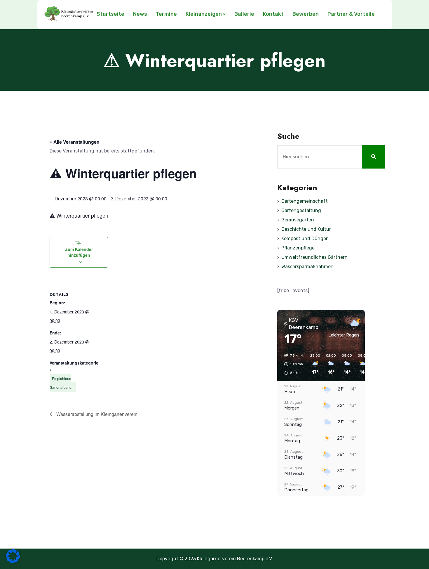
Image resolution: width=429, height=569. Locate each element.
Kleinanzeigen (204, 14)
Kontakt (273, 14)
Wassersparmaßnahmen (307, 266)
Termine (166, 14)
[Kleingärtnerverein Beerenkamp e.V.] (69, 14)
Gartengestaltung (301, 210)
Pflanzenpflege (298, 248)
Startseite (110, 14)
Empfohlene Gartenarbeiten (62, 383)
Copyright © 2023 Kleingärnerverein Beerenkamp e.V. (214, 558)
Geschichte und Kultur (306, 229)
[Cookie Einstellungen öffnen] (13, 561)
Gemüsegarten (297, 220)
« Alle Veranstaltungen (75, 141)
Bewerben (305, 14)
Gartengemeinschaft (304, 201)
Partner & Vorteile (351, 14)
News (140, 14)
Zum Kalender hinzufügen (79, 252)
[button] (292, 364)
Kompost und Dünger (304, 238)
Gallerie (244, 14)
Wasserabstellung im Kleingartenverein (96, 414)
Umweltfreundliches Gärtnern (314, 257)
